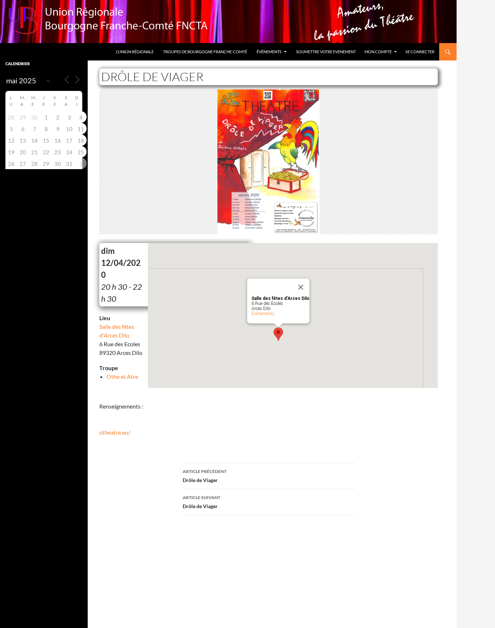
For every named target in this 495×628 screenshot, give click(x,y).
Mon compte (378, 51)
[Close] (300, 287)
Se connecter (419, 51)
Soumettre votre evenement (326, 51)
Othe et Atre (122, 376)
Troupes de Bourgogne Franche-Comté (205, 51)
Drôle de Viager (204, 476)
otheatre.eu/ (114, 432)
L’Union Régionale (135, 51)
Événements (269, 51)
